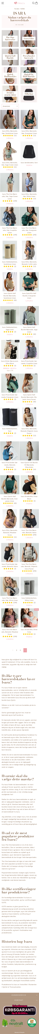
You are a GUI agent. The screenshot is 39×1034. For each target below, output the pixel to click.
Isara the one (20, 697)
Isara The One (7, 845)
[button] (8, 135)
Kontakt (19, 1000)
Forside (16, 9)
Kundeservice (19, 995)
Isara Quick (11, 700)
